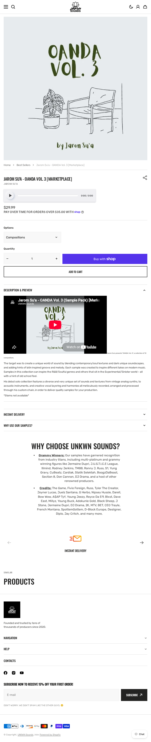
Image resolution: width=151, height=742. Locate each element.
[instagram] (14, 673)
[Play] (10, 195)
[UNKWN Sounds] (75, 7)
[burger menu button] (6, 7)
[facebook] (5, 673)
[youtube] (22, 673)
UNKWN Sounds (25, 734)
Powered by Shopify (50, 734)
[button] (131, 7)
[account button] (138, 7)
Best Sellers (23, 165)
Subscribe (132, 695)
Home (7, 165)
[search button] (13, 7)
